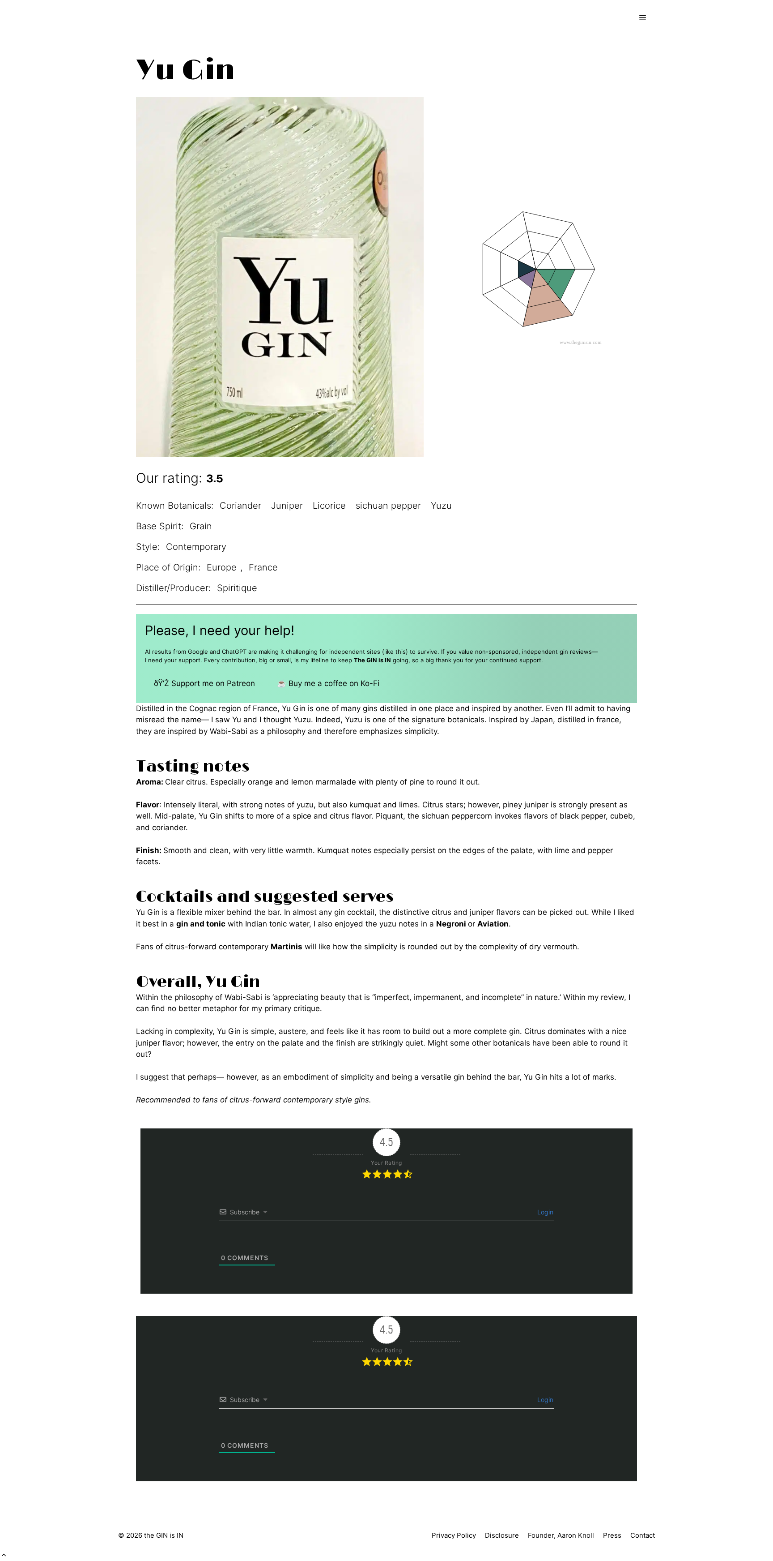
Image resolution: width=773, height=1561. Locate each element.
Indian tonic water (277, 923)
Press (612, 1535)
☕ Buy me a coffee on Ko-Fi (328, 683)
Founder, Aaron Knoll (561, 1535)
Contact (642, 1535)
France (263, 567)
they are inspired (166, 731)
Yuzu (441, 505)
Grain (201, 526)
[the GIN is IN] (156, 18)
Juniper (287, 505)
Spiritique (237, 588)
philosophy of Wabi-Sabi (218, 997)
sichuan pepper (388, 505)
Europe (222, 567)
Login (544, 1212)
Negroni (451, 923)
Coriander (240, 505)
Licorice (329, 505)
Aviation (493, 923)
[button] (4, 1554)
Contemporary (196, 546)
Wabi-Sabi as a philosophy (258, 731)
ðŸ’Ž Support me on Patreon (204, 683)
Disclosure (502, 1535)
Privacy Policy (454, 1535)
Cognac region (215, 708)
